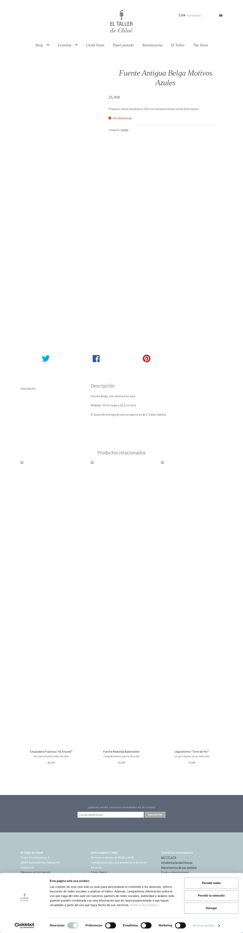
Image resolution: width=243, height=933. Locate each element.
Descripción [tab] (28, 388)
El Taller (178, 45)
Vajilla (124, 130)
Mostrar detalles (204, 925)
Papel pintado (123, 45)
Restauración (152, 45)
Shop (39, 45)
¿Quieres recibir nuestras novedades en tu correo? (121, 807)
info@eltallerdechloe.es (177, 862)
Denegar (211, 908)
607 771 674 (168, 857)
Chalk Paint (95, 45)
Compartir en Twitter (46, 367)
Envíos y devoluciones (175, 872)
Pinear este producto (146, 367)
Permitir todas (211, 883)
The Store (200, 45)
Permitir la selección (211, 895)
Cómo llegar (99, 872)
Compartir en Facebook (96, 367)
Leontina (64, 45)
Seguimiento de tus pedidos (179, 867)
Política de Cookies (144, 905)
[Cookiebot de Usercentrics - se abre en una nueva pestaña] (24, 925)
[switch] (110, 925)
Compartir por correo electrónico (197, 367)
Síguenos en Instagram (35, 872)
